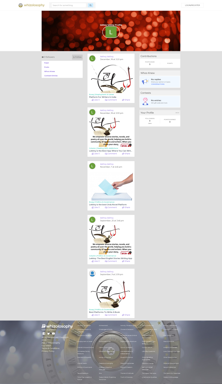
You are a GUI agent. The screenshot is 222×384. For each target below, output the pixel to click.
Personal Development (171, 363)
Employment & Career (104, 94)
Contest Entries (51, 76)
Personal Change (147, 363)
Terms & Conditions (50, 348)
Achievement (103, 325)
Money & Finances (105, 357)
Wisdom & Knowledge (170, 377)
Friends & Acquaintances (85, 347)
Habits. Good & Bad (105, 347)
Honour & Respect (126, 347)
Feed (46, 63)
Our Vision (46, 346)
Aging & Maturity (148, 325)
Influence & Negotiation (106, 351)
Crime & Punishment (170, 329)
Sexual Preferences (169, 367)
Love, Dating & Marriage (171, 351)
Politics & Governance (104, 202)
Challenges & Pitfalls (105, 329)
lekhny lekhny (107, 57)
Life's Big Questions (148, 351)
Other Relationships (170, 357)
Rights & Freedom (126, 367)
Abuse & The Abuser (84, 325)
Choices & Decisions (126, 329)
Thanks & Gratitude (126, 373)
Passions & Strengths (106, 363)
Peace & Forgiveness (127, 363)
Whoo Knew (49, 71)
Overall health (82, 363)
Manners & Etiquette (84, 357)
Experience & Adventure (128, 341)
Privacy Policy (48, 351)
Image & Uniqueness (170, 347)
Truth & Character (126, 377)
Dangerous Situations (84, 335)
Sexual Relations (82, 373)
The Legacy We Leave (149, 373)
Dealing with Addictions (107, 148)
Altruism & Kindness (170, 325)
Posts (46, 67)
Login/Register (192, 5)
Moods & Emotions (126, 357)
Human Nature (147, 347)
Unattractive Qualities (149, 377)
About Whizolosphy (51, 343)
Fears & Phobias (168, 341)
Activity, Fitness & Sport (128, 325)
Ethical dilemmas (105, 341)
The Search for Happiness (171, 373)
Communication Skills (149, 329)
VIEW (177, 113)
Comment (112, 100)
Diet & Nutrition (168, 335)
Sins (100, 373)
